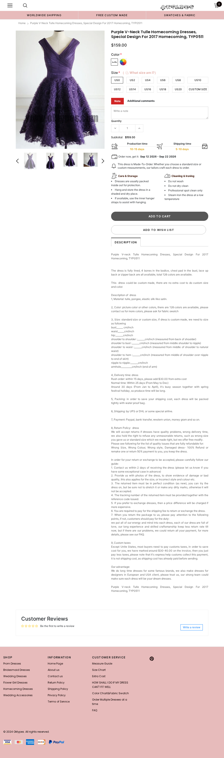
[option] (44, 15)
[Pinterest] (152, 658)
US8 (178, 80)
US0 (117, 80)
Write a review (191, 627)
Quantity (116, 121)
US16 (147, 89)
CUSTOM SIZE (198, 89)
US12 (117, 89)
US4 (147, 80)
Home (22, 23)
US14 (132, 89)
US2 (132, 80)
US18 (162, 89)
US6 (163, 80)
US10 (197, 80)
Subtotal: (117, 137)
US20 (178, 89)
